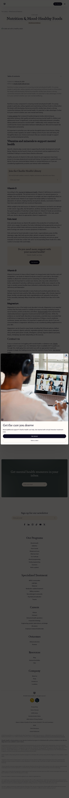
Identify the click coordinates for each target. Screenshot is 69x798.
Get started (34, 436)
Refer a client (34, 440)
